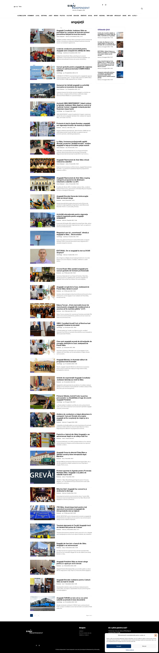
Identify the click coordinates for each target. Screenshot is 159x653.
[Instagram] (106, 5)
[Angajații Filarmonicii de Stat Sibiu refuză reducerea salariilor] (42, 165)
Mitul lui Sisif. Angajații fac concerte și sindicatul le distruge (72, 490)
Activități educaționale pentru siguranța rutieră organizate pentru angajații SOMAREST (72, 216)
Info (31, 426)
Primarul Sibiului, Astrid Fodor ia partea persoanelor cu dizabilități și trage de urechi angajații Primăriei (74, 398)
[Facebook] (102, 5)
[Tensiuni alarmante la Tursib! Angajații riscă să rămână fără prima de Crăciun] (42, 531)
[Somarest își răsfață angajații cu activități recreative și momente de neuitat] (42, 90)
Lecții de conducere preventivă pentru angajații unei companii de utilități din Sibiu (73, 50)
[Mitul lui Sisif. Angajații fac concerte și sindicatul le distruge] (42, 494)
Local (32, 97)
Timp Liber (33, 465)
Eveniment (33, 61)
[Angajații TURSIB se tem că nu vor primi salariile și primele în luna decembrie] (42, 603)
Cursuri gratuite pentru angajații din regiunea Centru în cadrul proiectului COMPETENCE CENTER (74, 69)
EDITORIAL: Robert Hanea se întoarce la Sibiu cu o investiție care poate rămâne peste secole (107, 53)
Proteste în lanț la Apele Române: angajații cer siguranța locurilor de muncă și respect (73, 124)
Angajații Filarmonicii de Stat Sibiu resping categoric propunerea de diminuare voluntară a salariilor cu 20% (73, 180)
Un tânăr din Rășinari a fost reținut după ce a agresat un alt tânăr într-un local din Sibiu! (107, 43)
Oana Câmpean (61, 36)
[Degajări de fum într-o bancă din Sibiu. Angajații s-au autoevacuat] (42, 549)
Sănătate (32, 115)
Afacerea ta (33, 79)
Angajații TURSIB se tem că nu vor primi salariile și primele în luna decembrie (72, 599)
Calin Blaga (59, 53)
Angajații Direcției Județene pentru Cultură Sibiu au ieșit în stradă (73, 581)
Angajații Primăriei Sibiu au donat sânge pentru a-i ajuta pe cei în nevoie (72, 563)
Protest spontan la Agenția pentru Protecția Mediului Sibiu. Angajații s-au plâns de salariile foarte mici (74, 473)
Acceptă (119, 646)
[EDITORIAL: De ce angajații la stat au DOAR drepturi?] (42, 256)
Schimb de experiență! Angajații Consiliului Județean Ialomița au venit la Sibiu (73, 379)
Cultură (32, 190)
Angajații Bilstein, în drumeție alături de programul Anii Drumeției (72, 361)
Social (32, 574)
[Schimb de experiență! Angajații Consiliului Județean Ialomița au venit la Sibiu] (42, 383)
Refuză (144, 646)
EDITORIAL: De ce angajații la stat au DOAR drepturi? (73, 252)
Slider (32, 372)
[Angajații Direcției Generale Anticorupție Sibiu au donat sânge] (42, 201)
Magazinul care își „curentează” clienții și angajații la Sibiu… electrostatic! (73, 234)
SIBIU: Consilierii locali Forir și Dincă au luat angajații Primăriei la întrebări (73, 324)
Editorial (33, 263)
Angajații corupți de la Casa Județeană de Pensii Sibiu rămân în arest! (73, 288)
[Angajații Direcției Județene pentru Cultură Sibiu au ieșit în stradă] (42, 585)
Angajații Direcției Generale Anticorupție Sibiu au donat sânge (72, 197)
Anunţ (32, 154)
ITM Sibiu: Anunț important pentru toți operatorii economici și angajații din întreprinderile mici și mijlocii (72, 509)
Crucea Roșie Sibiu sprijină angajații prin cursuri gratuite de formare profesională (73, 270)
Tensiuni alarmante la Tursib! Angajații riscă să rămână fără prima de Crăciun (74, 526)
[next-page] (38, 615)
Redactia (59, 127)
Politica (32, 317)
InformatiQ (96, 649)
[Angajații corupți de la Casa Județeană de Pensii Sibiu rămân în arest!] (42, 292)
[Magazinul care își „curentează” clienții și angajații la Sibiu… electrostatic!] (42, 238)
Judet (31, 42)
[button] (156, 635)
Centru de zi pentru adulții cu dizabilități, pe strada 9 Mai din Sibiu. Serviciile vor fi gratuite (106, 34)
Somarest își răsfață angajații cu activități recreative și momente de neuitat (73, 86)
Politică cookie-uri (130, 650)
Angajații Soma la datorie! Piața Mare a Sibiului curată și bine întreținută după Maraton (72, 454)
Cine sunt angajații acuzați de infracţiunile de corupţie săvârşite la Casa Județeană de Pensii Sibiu (74, 343)
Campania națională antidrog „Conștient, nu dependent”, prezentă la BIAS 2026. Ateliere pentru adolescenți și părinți (106, 75)
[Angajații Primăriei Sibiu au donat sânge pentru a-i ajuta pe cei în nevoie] (42, 567)
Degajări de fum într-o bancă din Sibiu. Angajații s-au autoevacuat (72, 544)
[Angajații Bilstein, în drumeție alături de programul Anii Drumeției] (42, 365)
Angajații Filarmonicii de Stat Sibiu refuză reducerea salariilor (73, 161)
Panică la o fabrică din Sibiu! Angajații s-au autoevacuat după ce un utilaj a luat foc (73, 435)
